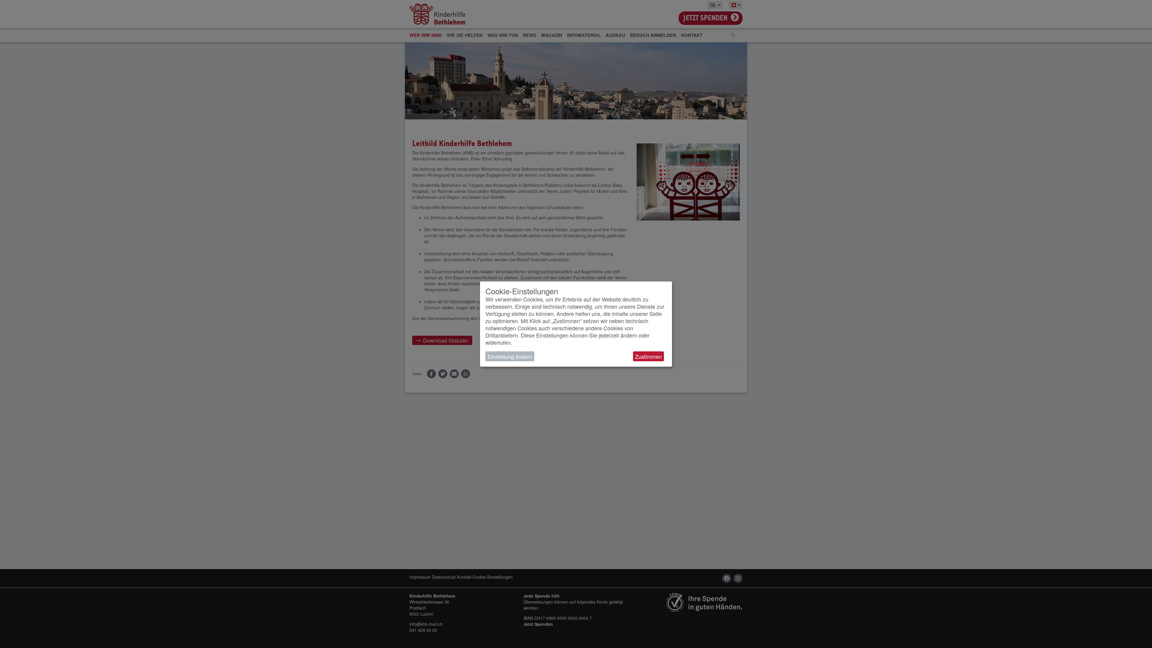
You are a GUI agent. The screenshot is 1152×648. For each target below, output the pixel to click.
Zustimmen (648, 356)
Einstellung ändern (510, 356)
